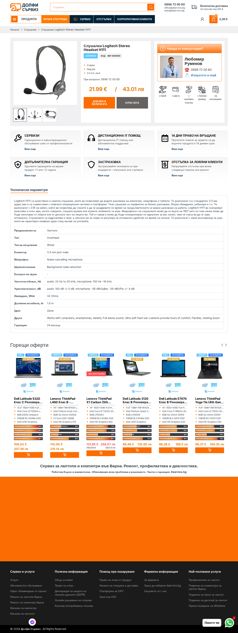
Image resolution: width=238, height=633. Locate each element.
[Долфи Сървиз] (24, 7)
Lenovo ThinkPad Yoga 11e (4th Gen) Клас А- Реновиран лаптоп (209, 400)
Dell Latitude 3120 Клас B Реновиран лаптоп (136, 400)
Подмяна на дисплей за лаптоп (208, 600)
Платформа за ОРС (111, 591)
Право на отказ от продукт (115, 579)
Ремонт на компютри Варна (27, 602)
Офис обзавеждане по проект (28, 591)
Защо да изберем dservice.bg (162, 585)
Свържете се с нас (155, 591)
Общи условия (64, 579)
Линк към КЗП (107, 596)
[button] (20, 115)
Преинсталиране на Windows (207, 605)
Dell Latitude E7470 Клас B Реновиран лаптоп (173, 400)
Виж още (30, 148)
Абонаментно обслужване (26, 585)
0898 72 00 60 (201, 69)
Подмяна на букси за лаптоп (206, 594)
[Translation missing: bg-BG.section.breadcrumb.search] (150, 7)
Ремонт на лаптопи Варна (26, 596)
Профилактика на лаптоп (204, 579)
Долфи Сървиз (31, 628)
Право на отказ (64, 585)
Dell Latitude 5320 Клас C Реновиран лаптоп (27, 400)
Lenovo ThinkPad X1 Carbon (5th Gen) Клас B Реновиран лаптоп (100, 400)
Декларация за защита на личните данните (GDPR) (70, 592)
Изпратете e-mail (203, 75)
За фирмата (151, 579)
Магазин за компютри (23, 608)
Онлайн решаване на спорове (73, 600)
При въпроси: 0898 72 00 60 (102, 79)
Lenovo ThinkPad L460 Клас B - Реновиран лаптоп (64, 400)
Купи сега (132, 102)
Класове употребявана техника (74, 605)
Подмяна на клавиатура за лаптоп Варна (205, 587)
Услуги (14, 579)
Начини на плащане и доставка (118, 585)
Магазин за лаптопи (22, 613)
